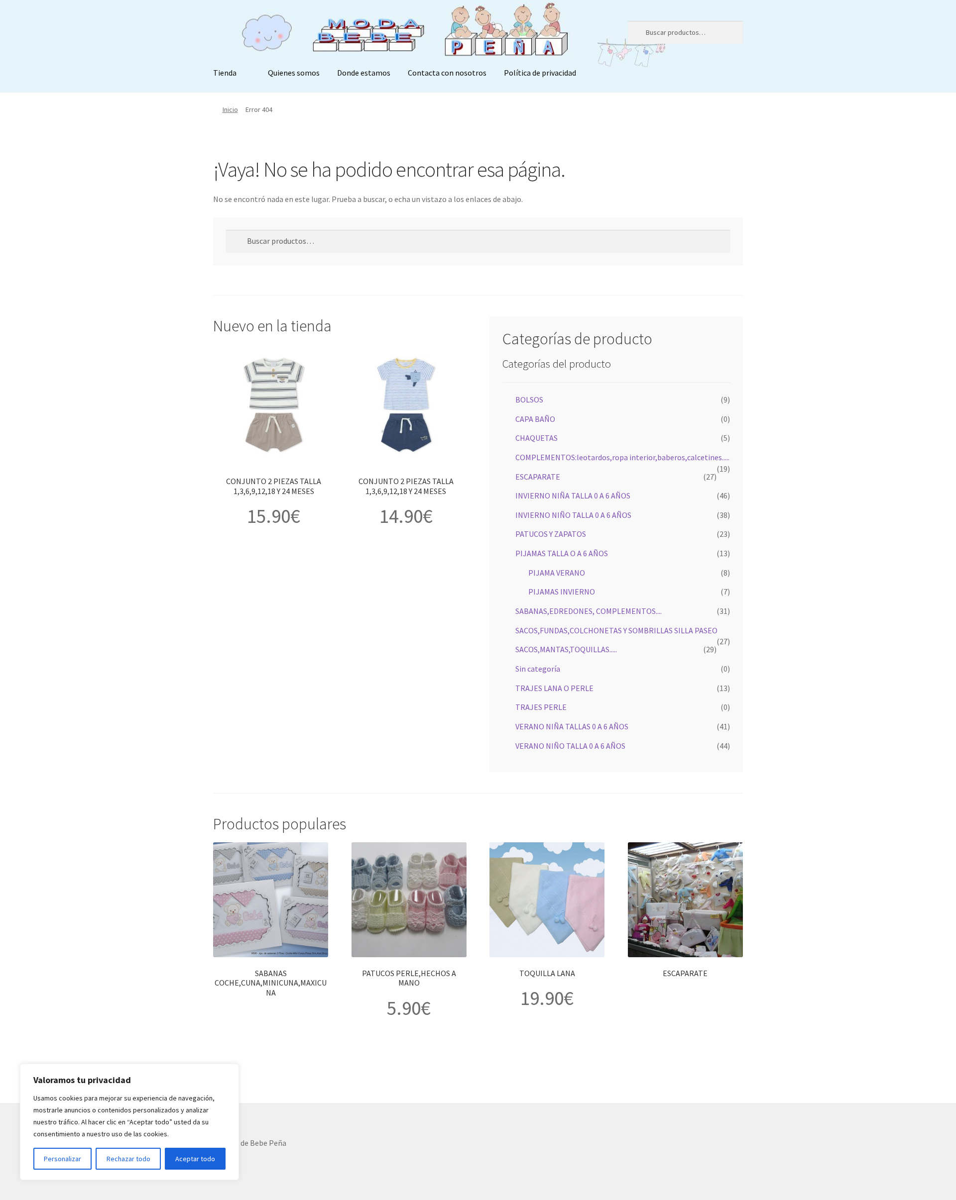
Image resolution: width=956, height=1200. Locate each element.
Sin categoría (537, 669)
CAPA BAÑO (535, 419)
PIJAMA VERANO (556, 573)
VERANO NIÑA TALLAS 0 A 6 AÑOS (571, 726)
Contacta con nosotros (447, 73)
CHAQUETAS (536, 438)
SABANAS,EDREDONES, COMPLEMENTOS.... (588, 611)
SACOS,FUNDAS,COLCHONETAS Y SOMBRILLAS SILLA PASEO (616, 630)
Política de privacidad (540, 73)
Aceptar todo (195, 1158)
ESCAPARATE (537, 477)
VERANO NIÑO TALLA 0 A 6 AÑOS (570, 746)
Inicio (230, 109)
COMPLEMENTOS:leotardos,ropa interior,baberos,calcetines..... (622, 457)
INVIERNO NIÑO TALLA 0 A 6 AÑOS (573, 515)
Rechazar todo (128, 1158)
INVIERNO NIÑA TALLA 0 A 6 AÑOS (572, 495)
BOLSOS (529, 399)
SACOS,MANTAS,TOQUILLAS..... (566, 649)
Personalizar (62, 1158)
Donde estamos (363, 73)
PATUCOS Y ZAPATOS (550, 534)
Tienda (225, 73)
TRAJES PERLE (541, 707)
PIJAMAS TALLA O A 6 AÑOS (561, 553)
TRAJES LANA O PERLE (554, 688)
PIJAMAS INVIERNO (561, 592)
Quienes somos (294, 73)
